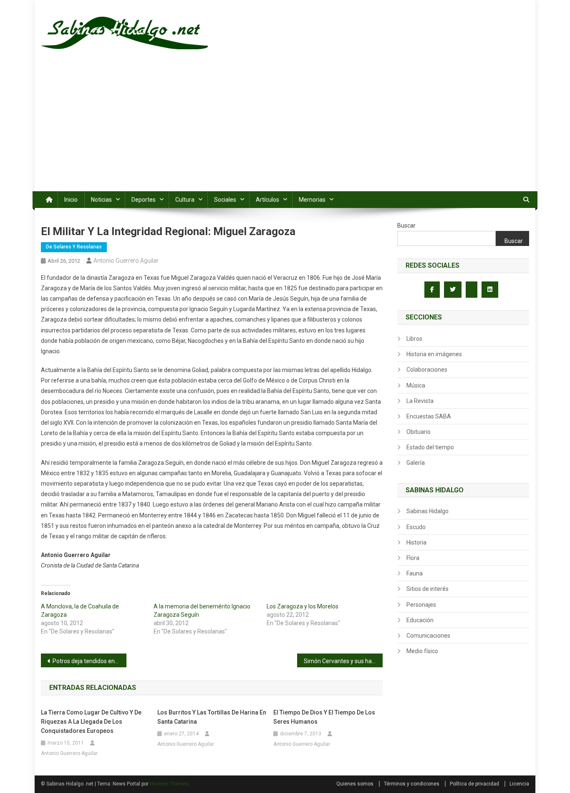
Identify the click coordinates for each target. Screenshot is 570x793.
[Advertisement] (285, 128)
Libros (414, 338)
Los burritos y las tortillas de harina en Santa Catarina (211, 717)
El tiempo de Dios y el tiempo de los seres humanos (324, 717)
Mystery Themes (169, 784)
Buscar (406, 225)
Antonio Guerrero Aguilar (126, 260)
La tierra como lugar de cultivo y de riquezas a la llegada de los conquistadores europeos (91, 721)
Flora (412, 558)
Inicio (71, 199)
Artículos (267, 199)
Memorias (312, 199)
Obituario (418, 431)
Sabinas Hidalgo (427, 511)
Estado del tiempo (430, 447)
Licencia (519, 784)
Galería (415, 462)
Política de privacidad (474, 784)
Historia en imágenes (434, 354)
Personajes (421, 604)
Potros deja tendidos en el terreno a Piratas (89, 661)
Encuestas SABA (428, 416)
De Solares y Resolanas (74, 247)
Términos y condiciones (411, 784)
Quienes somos (354, 784)
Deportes (143, 199)
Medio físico (422, 651)
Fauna (414, 573)
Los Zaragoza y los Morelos (302, 606)
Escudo (416, 527)
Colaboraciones (426, 369)
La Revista (420, 401)
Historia (416, 542)
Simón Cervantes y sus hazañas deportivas (343, 661)
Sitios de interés (427, 588)
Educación (420, 620)
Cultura (184, 199)
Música (415, 385)
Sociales (225, 199)
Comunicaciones (428, 635)
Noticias (101, 199)
